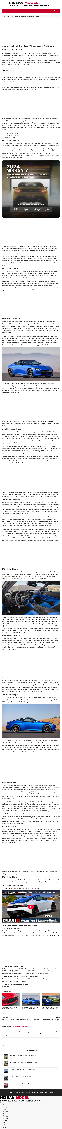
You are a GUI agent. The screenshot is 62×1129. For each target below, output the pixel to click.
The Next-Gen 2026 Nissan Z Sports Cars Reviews (9, 1007)
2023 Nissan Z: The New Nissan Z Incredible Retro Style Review (50, 1007)
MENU (57, 11)
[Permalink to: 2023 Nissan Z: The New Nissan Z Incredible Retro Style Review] (51, 999)
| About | (23, 1092)
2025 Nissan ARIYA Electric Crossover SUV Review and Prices (47, 1019)
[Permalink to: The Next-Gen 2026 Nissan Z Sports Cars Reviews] (11, 999)
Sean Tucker (6, 1026)
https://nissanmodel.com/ (20, 1026)
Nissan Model (17, 1092)
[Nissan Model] (31, 3)
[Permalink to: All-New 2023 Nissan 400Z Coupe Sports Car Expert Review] (31, 999)
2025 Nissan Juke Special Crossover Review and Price (15, 1018)
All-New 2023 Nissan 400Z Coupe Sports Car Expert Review (30, 1007)
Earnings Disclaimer (48, 1092)
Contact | (29, 1092)
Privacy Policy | (37, 1092)
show (12, 70)
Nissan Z (10, 829)
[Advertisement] (27, 31)
